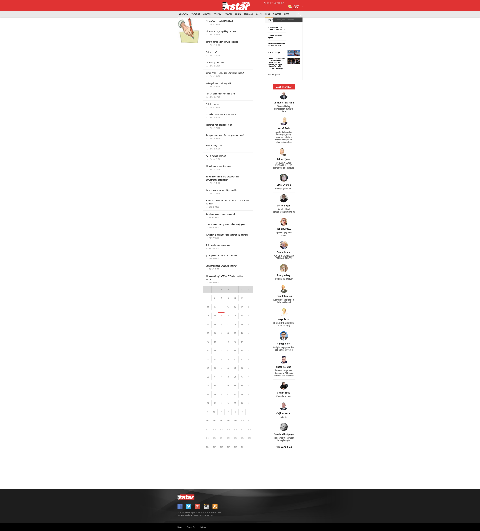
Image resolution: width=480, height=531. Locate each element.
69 (248, 368)
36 (215, 333)
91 (208, 403)
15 (215, 307)
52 (228, 351)
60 (235, 359)
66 (228, 368)
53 (235, 351)
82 (242, 386)
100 (221, 412)
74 (235, 377)
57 (215, 359)
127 (214, 447)
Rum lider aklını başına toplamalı (220, 215)
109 (235, 421)
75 (242, 377)
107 (221, 421)
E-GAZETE (277, 14)
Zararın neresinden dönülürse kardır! (222, 43)
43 (215, 342)
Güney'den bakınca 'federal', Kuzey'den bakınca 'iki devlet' (227, 203)
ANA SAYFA (183, 14)
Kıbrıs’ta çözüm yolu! (215, 64)
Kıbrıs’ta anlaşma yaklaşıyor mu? (221, 33)
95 (235, 403)
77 (208, 386)
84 (208, 394)
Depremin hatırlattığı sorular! (219, 126)
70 (208, 377)
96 (242, 403)
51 (221, 351)
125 (249, 438)
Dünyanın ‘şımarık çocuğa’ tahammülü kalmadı (227, 236)
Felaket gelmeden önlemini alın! (220, 95)
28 (208, 324)
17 (228, 307)
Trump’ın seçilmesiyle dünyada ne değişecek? (227, 226)
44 (221, 342)
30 (221, 324)
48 (248, 342)
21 (208, 316)
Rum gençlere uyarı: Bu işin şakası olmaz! (225, 137)
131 (242, 447)
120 (214, 438)
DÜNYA (238, 14)
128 (221, 447)
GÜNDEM (206, 14)
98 (207, 412)
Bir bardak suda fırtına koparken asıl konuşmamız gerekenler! (222, 179)
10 (228, 298)
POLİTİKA (217, 14)
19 (242, 307)
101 (228, 412)
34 (248, 324)
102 (235, 412)
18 (235, 307)
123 (235, 438)
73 (228, 377)
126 (207, 447)
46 (235, 342)
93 (221, 403)
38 (228, 333)
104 (249, 412)
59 (228, 359)
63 (208, 368)
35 (208, 333)
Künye (180, 527)
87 (228, 394)
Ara (299, 14)
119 (207, 438)
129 (228, 447)
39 (235, 333)
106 (214, 421)
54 (242, 351)
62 (248, 359)
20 (248, 307)
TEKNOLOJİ (248, 14)
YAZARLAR (196, 14)
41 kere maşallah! (214, 147)
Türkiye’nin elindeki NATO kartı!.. (220, 22)
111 (249, 421)
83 (248, 386)
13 (248, 298)
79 (221, 386)
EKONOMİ (228, 14)
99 (214, 412)
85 (215, 394)
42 (208, 342)
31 (228, 324)
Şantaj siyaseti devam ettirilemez (221, 257)
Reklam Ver (191, 527)
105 (207, 421)
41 (248, 333)
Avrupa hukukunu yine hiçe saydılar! (222, 192)
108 (228, 421)
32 (235, 324)
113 (214, 429)
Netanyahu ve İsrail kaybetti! (219, 85)
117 (242, 429)
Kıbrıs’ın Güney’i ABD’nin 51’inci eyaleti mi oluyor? (224, 279)
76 (248, 377)
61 (242, 359)
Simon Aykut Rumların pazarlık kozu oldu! (225, 74)
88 (235, 394)
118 (249, 429)
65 (221, 368)
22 (215, 316)
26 (242, 316)
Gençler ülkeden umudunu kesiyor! (221, 267)
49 (208, 351)
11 (235, 298)
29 (215, 324)
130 (235, 447)
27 (248, 316)
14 (208, 307)
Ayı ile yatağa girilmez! (216, 157)
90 (248, 394)
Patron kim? (213, 54)
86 (221, 394)
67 (235, 368)
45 (228, 342)
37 (221, 333)
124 (242, 438)
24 (228, 316)
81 (235, 386)
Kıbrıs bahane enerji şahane (218, 168)
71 (215, 377)
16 (221, 307)
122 (228, 438)
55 (248, 351)
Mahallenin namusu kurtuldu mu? (221, 116)
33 (242, 324)
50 (215, 351)
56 (208, 359)
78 (215, 386)
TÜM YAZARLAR (284, 447)
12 (242, 298)
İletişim (203, 527)
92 (215, 403)
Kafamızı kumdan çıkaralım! (218, 247)
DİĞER (286, 14)
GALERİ (259, 14)
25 (235, 316)
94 (228, 403)
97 (248, 403)
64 (215, 368)
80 (228, 386)
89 (242, 394)
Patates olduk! (213, 105)
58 (221, 359)
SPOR (267, 14)
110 (242, 421)
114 (221, 429)
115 (228, 429)
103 (242, 412)
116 (235, 429)
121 (221, 438)
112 (207, 429)
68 (242, 368)
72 (221, 377)
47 (242, 342)
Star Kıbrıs (237, 6)
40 (242, 333)
